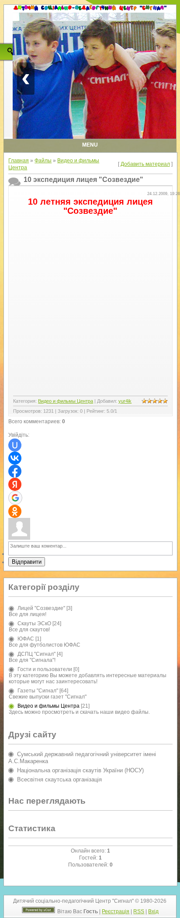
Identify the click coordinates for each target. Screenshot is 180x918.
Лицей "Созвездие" (41, 608)
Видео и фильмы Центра (65, 401)
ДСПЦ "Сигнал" (36, 654)
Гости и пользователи (44, 669)
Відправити (27, 561)
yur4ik (125, 401)
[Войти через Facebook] (14, 471)
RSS (138, 911)
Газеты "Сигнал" (37, 691)
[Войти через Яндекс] (14, 484)
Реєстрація (115, 911)
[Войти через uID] (14, 445)
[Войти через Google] (15, 498)
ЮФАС (25, 639)
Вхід (153, 911)
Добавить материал (145, 164)
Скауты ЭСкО (34, 623)
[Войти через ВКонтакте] (14, 458)
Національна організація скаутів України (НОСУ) (80, 770)
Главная (18, 161)
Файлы (43, 161)
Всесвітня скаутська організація (59, 779)
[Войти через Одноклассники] (14, 511)
